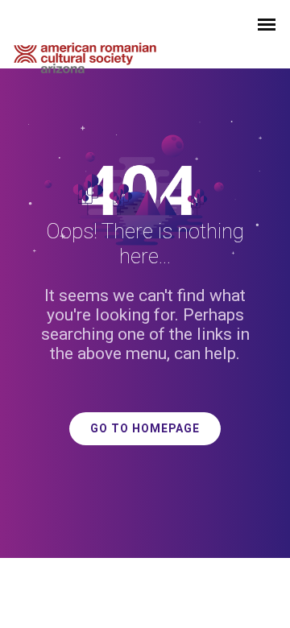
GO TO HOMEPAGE (145, 428)
